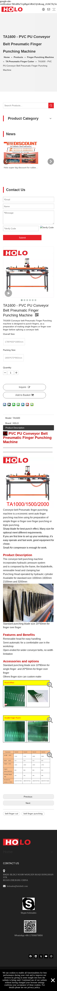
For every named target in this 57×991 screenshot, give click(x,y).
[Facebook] (31, 956)
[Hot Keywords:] (51, 105)
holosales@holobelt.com (17, 886)
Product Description (14, 428)
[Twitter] (41, 956)
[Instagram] (51, 956)
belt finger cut (11, 813)
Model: (8, 418)
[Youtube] (46, 956)
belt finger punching (33, 813)
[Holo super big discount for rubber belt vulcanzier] (21, 164)
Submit (22, 237)
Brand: (8, 423)
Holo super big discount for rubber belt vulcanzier (21, 167)
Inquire (22, 387)
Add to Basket (22, 395)
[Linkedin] (36, 956)
